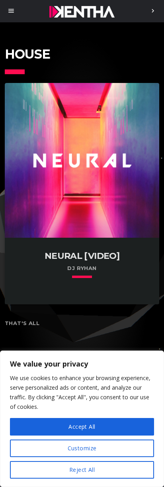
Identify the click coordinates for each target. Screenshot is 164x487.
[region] (82, 419)
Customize (82, 448)
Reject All (82, 469)
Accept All (81, 426)
